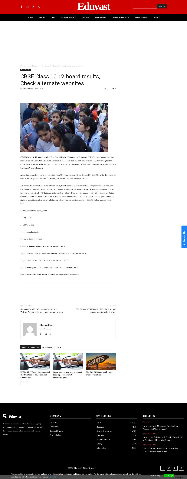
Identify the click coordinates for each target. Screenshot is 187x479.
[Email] (61, 95)
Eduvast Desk (28, 89)
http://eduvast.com (45, 329)
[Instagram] (27, 7)
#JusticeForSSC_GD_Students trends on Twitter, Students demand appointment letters (41, 310)
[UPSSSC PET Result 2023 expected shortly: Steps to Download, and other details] (35, 361)
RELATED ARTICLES (30, 347)
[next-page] (26, 383)
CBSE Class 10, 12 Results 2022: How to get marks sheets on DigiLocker (96, 310)
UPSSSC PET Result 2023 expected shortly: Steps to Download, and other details (35, 375)
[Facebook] (21, 7)
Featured (146, 422)
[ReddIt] (54, 95)
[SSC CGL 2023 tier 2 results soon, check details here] (101, 361)
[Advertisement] (93, 41)
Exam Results (33, 66)
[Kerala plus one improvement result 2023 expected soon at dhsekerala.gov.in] (68, 361)
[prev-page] (22, 383)
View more (53, 477)
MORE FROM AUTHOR (51, 347)
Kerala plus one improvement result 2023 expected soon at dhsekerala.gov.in (67, 375)
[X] (39, 7)
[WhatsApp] (42, 95)
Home (22, 66)
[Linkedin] (33, 7)
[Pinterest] (35, 95)
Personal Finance (149, 433)
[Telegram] (67, 95)
